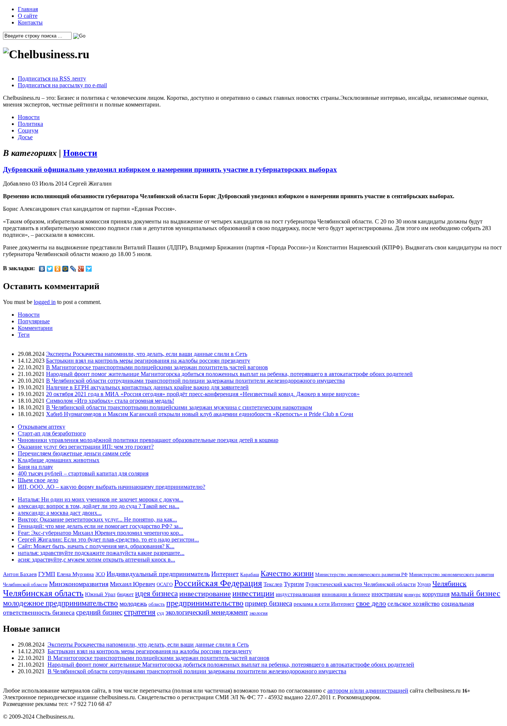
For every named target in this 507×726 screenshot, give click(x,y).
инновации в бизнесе (346, 594)
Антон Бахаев (20, 574)
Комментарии (35, 328)
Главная (28, 9)
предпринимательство (204, 603)
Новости (29, 117)
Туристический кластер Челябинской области (360, 584)
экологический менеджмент (207, 612)
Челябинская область (43, 593)
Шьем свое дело (38, 480)
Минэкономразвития (78, 584)
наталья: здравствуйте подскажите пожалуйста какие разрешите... (101, 553)
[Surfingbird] (89, 269)
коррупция (435, 594)
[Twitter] (50, 269)
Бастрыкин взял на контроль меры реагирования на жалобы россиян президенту (148, 360)
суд (160, 613)
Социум (28, 130)
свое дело (371, 603)
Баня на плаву (35, 467)
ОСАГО (165, 584)
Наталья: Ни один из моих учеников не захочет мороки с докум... (100, 499)
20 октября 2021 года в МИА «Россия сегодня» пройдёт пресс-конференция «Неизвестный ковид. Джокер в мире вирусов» (203, 394)
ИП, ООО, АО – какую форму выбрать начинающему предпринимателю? (111, 487)
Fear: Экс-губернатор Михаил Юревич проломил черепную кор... (100, 533)
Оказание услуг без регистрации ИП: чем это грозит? (86, 447)
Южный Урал (100, 594)
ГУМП (46, 574)
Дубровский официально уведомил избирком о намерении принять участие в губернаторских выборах (170, 169)
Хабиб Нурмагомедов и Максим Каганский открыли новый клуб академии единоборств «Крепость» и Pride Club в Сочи (199, 414)
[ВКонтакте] (42, 269)
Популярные (34, 321)
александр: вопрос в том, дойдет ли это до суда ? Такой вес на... (98, 506)
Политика (30, 124)
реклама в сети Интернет (324, 604)
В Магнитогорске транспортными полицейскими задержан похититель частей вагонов (157, 367)
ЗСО (100, 574)
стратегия (140, 612)
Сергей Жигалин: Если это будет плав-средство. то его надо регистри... (108, 539)
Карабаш (249, 574)
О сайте (27, 16)
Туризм (294, 584)
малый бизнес (475, 593)
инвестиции (253, 593)
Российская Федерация (218, 583)
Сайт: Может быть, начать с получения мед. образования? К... (96, 546)
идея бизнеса (156, 593)
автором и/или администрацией (367, 690)
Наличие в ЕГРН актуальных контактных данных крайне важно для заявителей (147, 387)
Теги (24, 334)
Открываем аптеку (41, 427)
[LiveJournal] (73, 269)
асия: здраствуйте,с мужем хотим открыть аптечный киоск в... (96, 559)
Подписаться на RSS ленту (52, 78)
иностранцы (387, 594)
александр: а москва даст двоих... (60, 513)
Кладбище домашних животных (58, 460)
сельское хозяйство (413, 603)
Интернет (225, 574)
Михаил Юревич (132, 584)
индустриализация (298, 594)
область (156, 604)
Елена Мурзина (75, 574)
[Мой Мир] (65, 269)
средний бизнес (99, 612)
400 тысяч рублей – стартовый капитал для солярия (83, 473)
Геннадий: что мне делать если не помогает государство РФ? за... (100, 526)
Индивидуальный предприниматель (158, 574)
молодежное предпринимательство (60, 603)
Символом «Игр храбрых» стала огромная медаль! (110, 401)
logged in (45, 302)
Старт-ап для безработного (52, 433)
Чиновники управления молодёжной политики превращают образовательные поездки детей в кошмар (148, 440)
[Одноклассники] (58, 269)
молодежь (133, 603)
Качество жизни (287, 573)
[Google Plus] (81, 269)
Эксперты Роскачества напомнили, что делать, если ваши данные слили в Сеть (146, 354)
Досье (25, 137)
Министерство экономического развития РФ (361, 574)
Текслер (273, 584)
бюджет (125, 594)
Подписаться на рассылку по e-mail (62, 85)
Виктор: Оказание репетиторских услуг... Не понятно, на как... (97, 519)
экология (258, 613)
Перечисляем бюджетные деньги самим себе (74, 453)
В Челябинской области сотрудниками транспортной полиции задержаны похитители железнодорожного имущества (195, 380)
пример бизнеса (268, 603)
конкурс (412, 594)
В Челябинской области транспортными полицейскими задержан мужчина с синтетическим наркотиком (179, 407)
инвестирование (205, 593)
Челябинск (449, 583)
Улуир (424, 584)
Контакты (30, 22)
